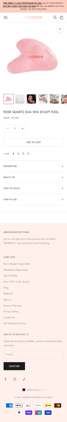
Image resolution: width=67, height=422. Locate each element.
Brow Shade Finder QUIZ (17, 264)
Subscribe (14, 366)
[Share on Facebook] (13, 153)
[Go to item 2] (20, 99)
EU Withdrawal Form (15, 323)
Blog (6, 287)
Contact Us (9, 317)
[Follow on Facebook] (5, 379)
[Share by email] (28, 153)
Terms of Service (12, 305)
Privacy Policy (11, 311)
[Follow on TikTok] (24, 379)
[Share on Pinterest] (23, 153)
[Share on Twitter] (18, 153)
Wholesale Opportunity (16, 270)
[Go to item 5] (54, 99)
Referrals (8, 293)
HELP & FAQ (10, 275)
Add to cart (33, 142)
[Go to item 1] (9, 99)
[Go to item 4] (43, 99)
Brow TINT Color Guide (16, 281)
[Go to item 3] (31, 99)
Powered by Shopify (42, 397)
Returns (7, 299)
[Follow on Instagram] (14, 379)
